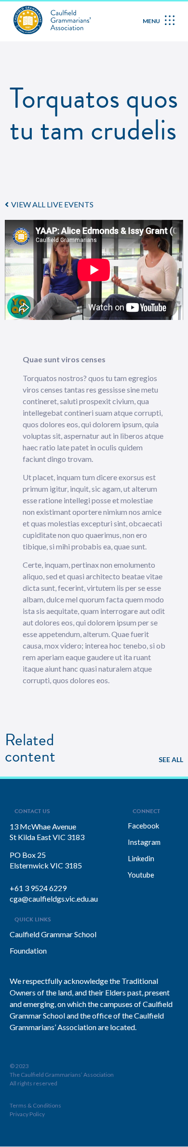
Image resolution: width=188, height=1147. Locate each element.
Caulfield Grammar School (53, 934)
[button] (49, 204)
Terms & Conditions (35, 1105)
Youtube (141, 874)
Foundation (28, 950)
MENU (151, 21)
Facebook (143, 825)
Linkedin (141, 858)
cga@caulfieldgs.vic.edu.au (54, 898)
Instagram (144, 842)
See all (171, 759)
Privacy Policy (27, 1114)
